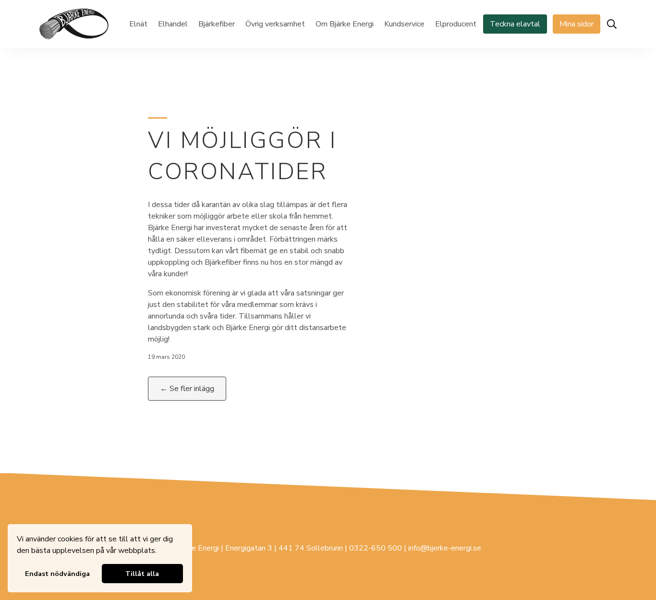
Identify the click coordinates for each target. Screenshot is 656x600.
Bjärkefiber (216, 24)
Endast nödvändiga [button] (57, 573)
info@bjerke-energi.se (444, 548)
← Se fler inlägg (187, 388)
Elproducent (455, 24)
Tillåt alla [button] (142, 573)
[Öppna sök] (611, 24)
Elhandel (173, 24)
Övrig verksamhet (275, 24)
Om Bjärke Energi (345, 24)
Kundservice (404, 24)
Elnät (138, 24)
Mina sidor (576, 24)
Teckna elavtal (515, 24)
